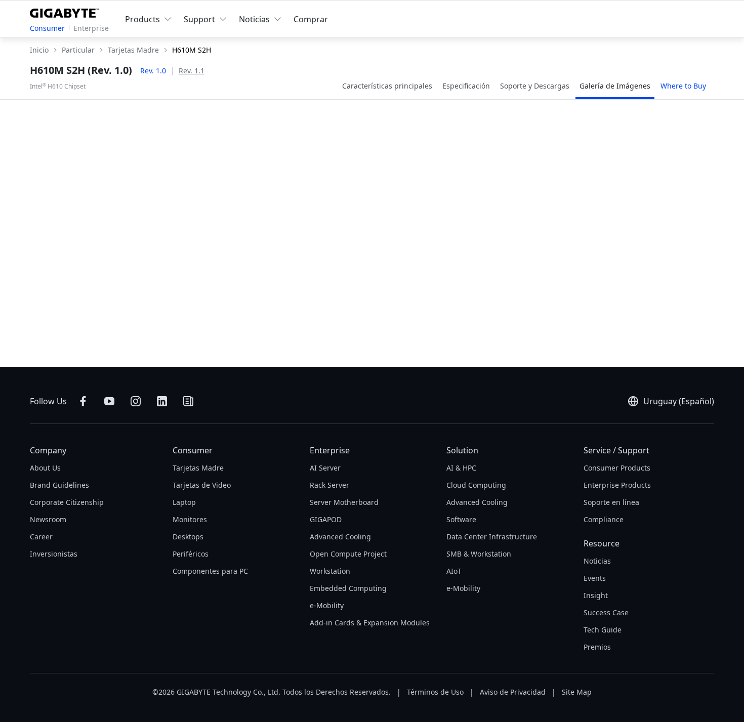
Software (461, 519)
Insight (596, 595)
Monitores (190, 519)
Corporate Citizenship (67, 502)
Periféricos (191, 554)
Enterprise (91, 28)
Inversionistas (53, 554)
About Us (45, 468)
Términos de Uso (435, 692)
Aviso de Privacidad (513, 692)
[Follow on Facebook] (83, 401)
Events (595, 578)
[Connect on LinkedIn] (162, 401)
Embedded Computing (348, 588)
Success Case (606, 612)
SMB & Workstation (478, 554)
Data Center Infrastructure (491, 536)
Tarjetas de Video (202, 485)
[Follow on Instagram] (136, 401)
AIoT (454, 571)
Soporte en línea (611, 502)
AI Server (325, 468)
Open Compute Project (348, 554)
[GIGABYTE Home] (66, 11)
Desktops (188, 536)
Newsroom (48, 519)
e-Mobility (327, 605)
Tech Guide (603, 629)
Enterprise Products (617, 485)
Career (41, 536)
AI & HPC (461, 468)
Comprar (311, 19)
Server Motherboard (344, 502)
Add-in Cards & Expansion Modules (370, 622)
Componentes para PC (210, 571)
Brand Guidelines (59, 485)
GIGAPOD (326, 519)
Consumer (47, 28)
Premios (597, 647)
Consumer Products (617, 468)
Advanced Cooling (340, 536)
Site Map (577, 692)
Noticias (597, 561)
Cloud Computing (476, 485)
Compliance (604, 519)
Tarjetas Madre (198, 468)
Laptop (184, 502)
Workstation (330, 571)
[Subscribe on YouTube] (109, 401)
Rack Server (329, 485)
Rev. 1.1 (191, 70)
